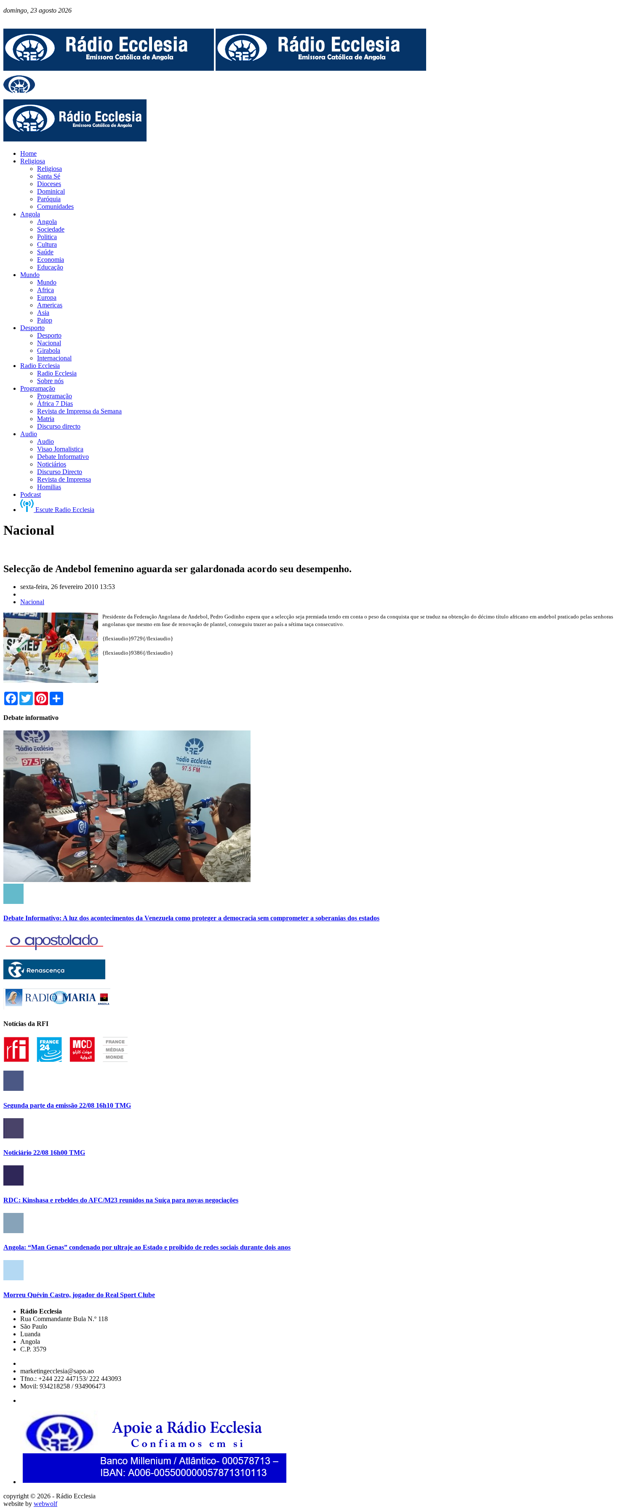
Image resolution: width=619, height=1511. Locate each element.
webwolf (45, 1503)
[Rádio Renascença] (54, 977)
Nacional (32, 601)
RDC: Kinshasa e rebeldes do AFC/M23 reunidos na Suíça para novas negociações (120, 1200)
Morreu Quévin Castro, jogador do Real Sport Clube (79, 1294)
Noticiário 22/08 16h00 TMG (44, 1152)
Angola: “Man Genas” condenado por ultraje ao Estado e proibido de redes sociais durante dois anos (147, 1247)
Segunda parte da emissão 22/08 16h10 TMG (67, 1105)
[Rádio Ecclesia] (108, 68)
